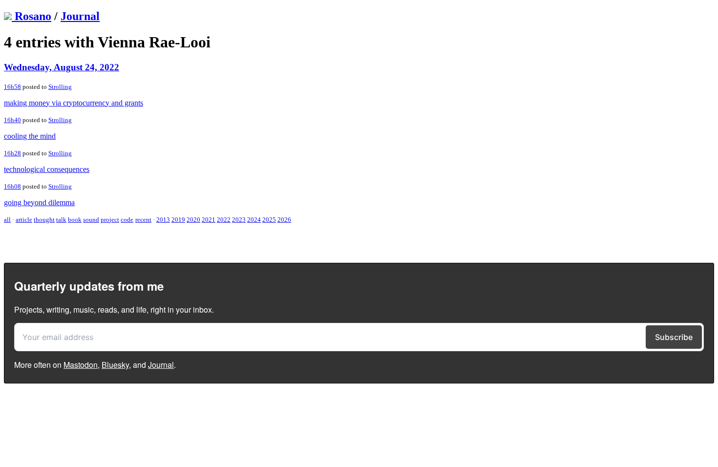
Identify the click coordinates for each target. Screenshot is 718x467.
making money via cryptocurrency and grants (73, 103)
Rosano (33, 16)
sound (91, 219)
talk (61, 219)
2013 (163, 219)
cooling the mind (30, 136)
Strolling (60, 86)
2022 (224, 219)
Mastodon (80, 364)
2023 (239, 219)
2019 (178, 219)
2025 (269, 219)
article (24, 219)
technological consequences (46, 169)
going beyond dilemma (39, 202)
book (75, 219)
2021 (208, 219)
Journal (80, 16)
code (127, 219)
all (7, 219)
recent (143, 219)
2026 (284, 219)
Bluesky (115, 364)
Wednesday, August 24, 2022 (61, 67)
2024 (254, 219)
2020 (193, 219)
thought (44, 219)
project (110, 219)
